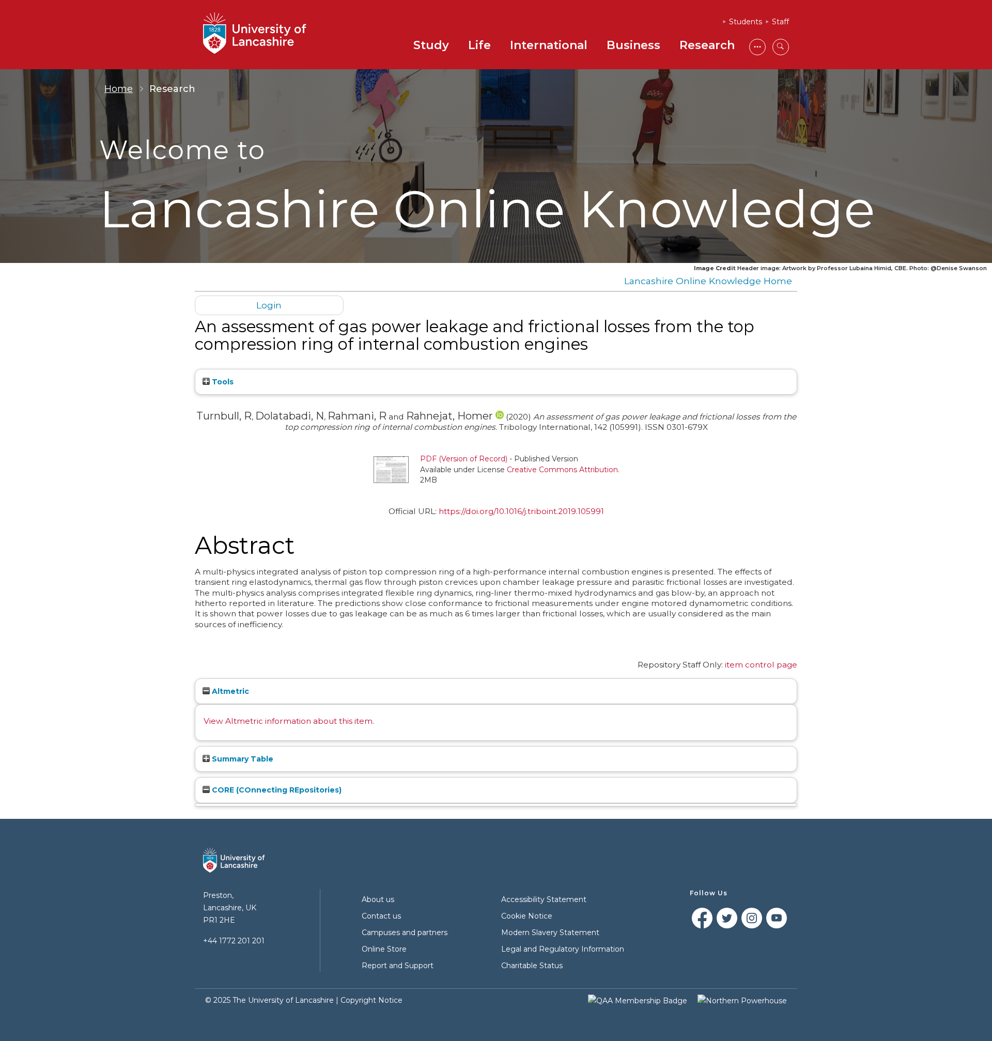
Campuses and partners (404, 932)
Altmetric (229, 691)
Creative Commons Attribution (562, 469)
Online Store (384, 949)
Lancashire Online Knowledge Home (708, 280)
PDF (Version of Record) (463, 458)
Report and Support (397, 965)
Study (431, 45)
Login (269, 305)
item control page (761, 665)
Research (707, 45)
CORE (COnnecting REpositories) (276, 790)
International (548, 45)
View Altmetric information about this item (288, 721)
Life (479, 45)
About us (378, 899)
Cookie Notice (526, 916)
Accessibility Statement (543, 899)
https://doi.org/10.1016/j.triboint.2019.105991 (521, 511)
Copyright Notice (371, 1000)
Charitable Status (532, 965)
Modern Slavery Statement (550, 932)
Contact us (381, 916)
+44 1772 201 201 (234, 940)
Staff (780, 21)
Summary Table (241, 759)
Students (745, 21)
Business (633, 45)
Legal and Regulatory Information (562, 949)
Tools (222, 381)
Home (118, 89)
